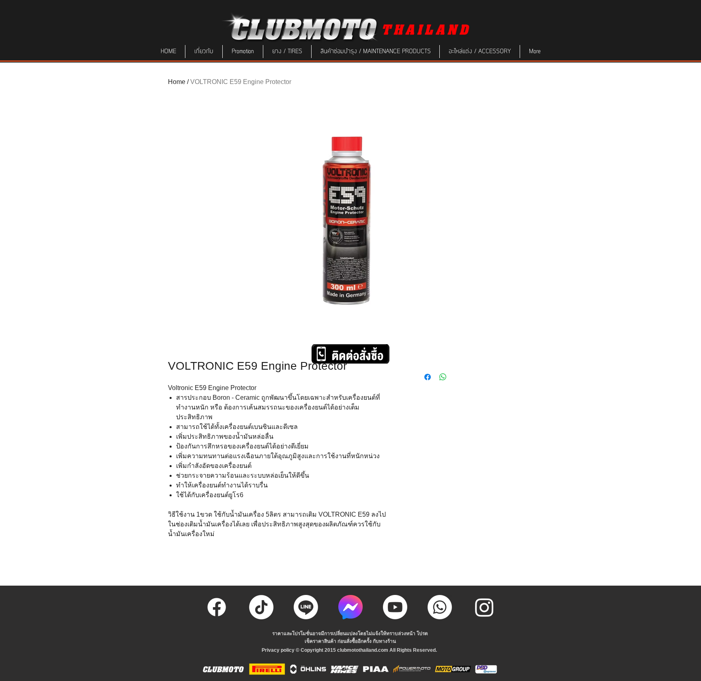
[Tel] (440, 607)
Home (176, 81)
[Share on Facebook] (427, 377)
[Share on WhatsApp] (443, 377)
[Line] (306, 607)
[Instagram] (484, 607)
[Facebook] (216, 607)
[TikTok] (261, 607)
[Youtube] (395, 607)
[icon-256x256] (350, 607)
